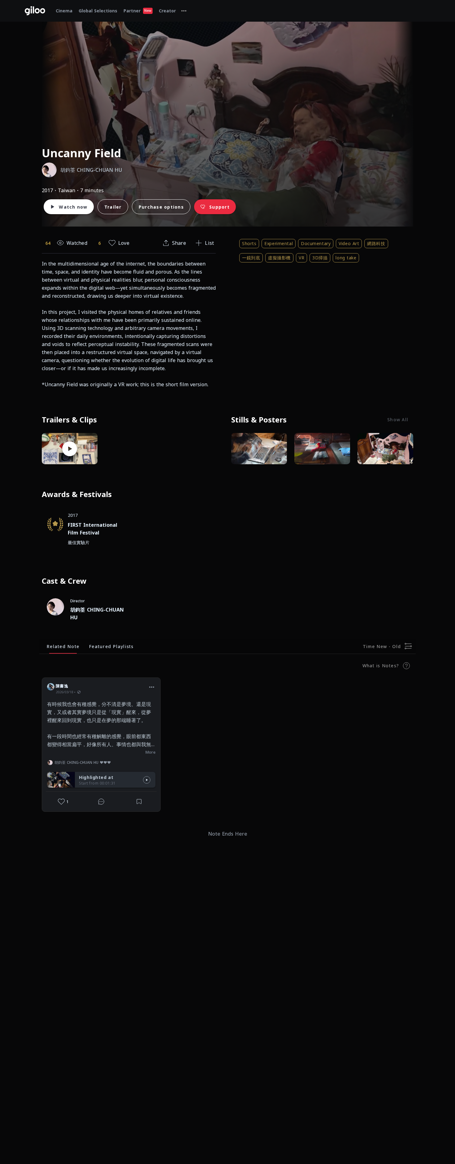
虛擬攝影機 (279, 258)
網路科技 (376, 243)
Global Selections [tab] (98, 11)
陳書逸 (62, 686)
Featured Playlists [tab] (111, 646)
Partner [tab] (137, 11)
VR (301, 258)
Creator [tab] (167, 11)
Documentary (316, 243)
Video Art (349, 243)
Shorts (249, 243)
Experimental (278, 243)
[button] (151, 687)
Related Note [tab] (63, 646)
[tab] (184, 11)
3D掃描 (319, 258)
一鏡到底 (251, 258)
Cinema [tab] (64, 11)
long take (346, 258)
